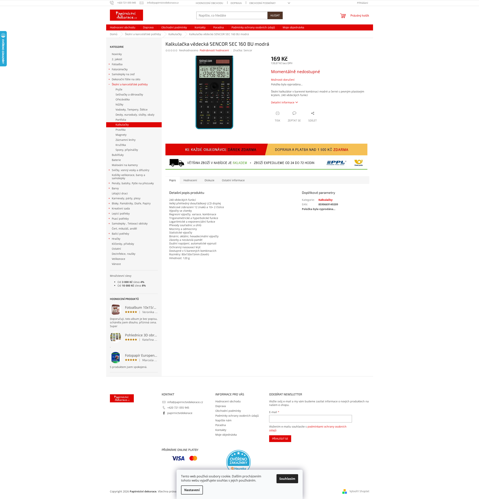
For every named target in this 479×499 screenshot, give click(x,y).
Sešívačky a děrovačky (129, 94)
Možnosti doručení (283, 79)
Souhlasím (287, 479)
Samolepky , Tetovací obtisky (130, 223)
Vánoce (116, 264)
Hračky (116, 238)
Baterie (116, 160)
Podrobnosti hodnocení (214, 50)
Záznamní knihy (126, 140)
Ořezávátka (123, 99)
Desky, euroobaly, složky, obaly (135, 114)
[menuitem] (122, 27)
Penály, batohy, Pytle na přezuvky (133, 183)
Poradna (220, 425)
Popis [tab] (172, 180)
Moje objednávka (226, 434)
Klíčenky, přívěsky (123, 244)
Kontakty (220, 430)
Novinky (117, 54)
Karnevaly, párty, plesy (126, 198)
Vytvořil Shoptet (359, 491)
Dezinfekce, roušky (123, 254)
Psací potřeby (120, 218)
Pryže (119, 89)
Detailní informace (282, 102)
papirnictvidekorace (179, 413)
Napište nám (223, 420)
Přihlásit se (280, 438)
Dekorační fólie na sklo (126, 79)
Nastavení (192, 490)
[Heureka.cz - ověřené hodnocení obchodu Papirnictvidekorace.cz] (238, 462)
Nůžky (119, 104)
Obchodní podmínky (262, 3)
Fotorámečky (120, 69)
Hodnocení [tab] (190, 180)
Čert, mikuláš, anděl (124, 228)
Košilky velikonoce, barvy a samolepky (128, 176)
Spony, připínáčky (127, 150)
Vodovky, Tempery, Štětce (132, 109)
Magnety (121, 135)
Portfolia (121, 119)
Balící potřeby (120, 233)
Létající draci (120, 193)
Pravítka (121, 129)
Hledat (275, 15)
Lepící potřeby (121, 213)
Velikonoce (118, 259)
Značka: (242, 50)
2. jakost (117, 59)
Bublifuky (118, 155)
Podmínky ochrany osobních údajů (237, 415)
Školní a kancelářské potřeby (130, 84)
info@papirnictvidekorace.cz (185, 402)
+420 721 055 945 (178, 407)
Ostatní (116, 248)
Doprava (236, 3)
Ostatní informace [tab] (233, 180)
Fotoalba (117, 64)
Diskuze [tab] (209, 180)
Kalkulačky (122, 124)
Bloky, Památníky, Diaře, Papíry (131, 203)
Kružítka (121, 145)
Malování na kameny (125, 165)
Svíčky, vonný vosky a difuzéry (130, 170)
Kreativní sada (121, 208)
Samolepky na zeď (123, 74)
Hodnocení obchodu (209, 3)
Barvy (115, 188)
